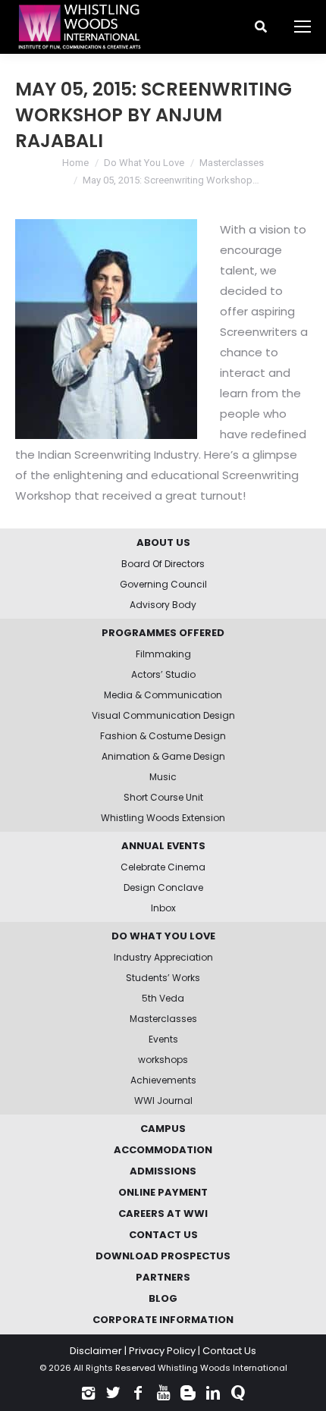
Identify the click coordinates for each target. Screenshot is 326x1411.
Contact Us (229, 1351)
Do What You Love (144, 162)
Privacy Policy (162, 1351)
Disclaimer (96, 1351)
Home (75, 162)
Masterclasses (231, 162)
